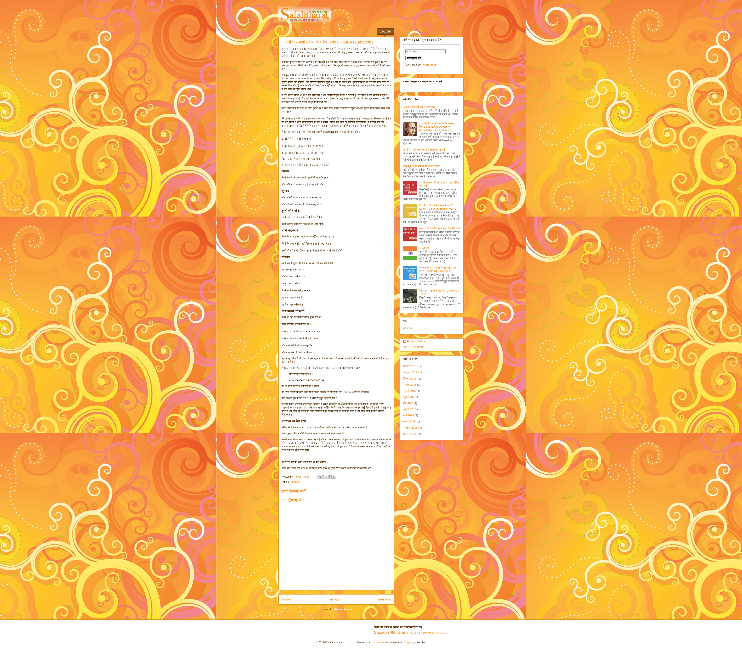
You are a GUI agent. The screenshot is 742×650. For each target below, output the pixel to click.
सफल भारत (424, 247)
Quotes (444, 633)
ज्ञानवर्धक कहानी (413, 632)
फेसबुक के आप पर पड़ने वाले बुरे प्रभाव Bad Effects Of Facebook (438, 269)
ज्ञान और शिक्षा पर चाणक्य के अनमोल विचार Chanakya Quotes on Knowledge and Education (436, 126)
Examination (427, 633)
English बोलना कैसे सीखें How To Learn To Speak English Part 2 (437, 207)
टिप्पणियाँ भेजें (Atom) (342, 609)
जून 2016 (408, 396)
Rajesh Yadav (416, 341)
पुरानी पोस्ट (384, 599)
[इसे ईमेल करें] (319, 477)
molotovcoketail (381, 642)
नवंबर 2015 (409, 421)
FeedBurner (428, 64)
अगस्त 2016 (409, 384)
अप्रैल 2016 (409, 409)
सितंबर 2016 (410, 378)
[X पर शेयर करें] (326, 477)
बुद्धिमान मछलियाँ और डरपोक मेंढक (419, 106)
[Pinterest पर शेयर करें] (334, 477)
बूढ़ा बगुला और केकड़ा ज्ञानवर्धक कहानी (421, 166)
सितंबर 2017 (410, 366)
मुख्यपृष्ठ (334, 599)
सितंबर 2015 (410, 433)
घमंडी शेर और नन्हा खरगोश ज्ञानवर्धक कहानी (424, 149)
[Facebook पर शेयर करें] (330, 477)
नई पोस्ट (286, 599)
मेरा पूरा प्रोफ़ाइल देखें (413, 346)
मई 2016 (408, 403)
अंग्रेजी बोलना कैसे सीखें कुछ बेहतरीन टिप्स (439, 228)
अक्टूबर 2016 (410, 372)
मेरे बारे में (407, 328)
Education (398, 632)
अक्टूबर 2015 (410, 427)
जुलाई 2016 (409, 390)
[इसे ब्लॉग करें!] (323, 477)
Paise (438, 633)
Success (295, 481)
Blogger (408, 642)
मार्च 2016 (408, 415)
